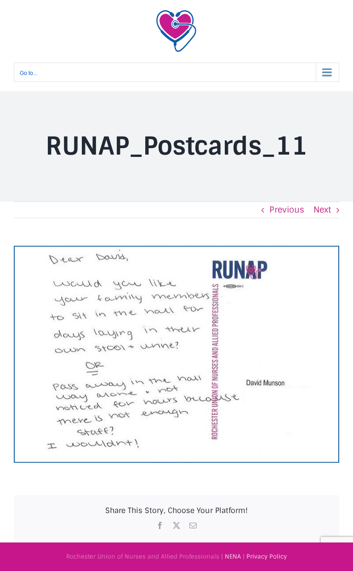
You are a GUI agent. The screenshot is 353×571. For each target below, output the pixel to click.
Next (322, 209)
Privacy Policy (266, 556)
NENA (233, 556)
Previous (286, 209)
